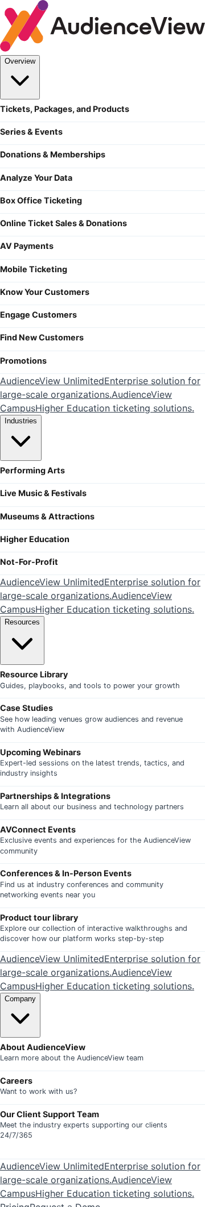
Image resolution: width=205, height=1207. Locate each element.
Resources (22, 622)
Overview (20, 61)
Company (20, 998)
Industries (21, 421)
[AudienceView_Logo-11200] (102, 48)
